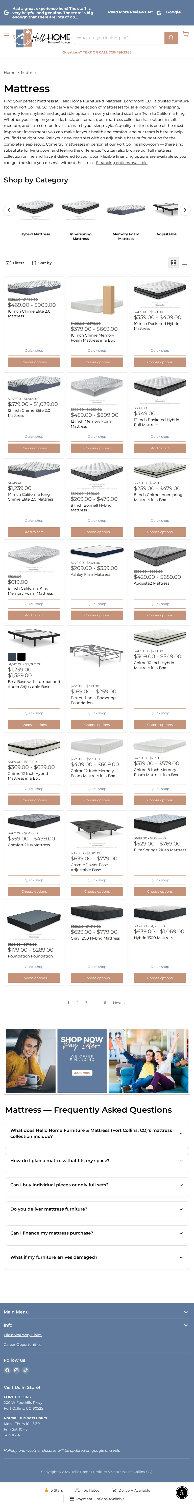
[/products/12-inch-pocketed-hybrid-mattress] (160, 390)
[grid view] (173, 262)
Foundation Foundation (30, 956)
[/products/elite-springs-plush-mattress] (160, 824)
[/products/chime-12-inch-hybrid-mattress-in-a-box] (34, 748)
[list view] (184, 262)
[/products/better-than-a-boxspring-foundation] (97, 655)
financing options (64, 1244)
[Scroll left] (9, 210)
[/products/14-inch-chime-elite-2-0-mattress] (34, 470)
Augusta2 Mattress (151, 583)
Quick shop (34, 350)
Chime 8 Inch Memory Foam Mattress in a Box (156, 772)
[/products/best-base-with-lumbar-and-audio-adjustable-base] (34, 639)
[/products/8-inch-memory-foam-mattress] (34, 559)
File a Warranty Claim (23, 1335)
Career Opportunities (22, 1344)
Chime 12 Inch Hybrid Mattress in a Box (28, 776)
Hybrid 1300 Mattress (153, 937)
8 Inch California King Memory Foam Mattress (30, 591)
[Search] (171, 38)
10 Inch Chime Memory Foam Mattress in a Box (93, 338)
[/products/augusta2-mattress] (160, 556)
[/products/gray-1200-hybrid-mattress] (97, 914)
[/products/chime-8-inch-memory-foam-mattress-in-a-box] (160, 746)
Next (118, 1002)
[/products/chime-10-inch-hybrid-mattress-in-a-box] (160, 638)
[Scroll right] (185, 210)
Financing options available (122, 162)
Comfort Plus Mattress (29, 844)
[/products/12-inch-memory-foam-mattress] (97, 390)
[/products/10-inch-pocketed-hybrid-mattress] (160, 294)
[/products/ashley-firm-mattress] (97, 552)
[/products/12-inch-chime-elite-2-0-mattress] (34, 385)
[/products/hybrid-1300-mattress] (160, 913)
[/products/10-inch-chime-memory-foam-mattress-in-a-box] (97, 300)
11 (105, 1002)
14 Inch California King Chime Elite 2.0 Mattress (31, 497)
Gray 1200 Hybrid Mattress (95, 938)
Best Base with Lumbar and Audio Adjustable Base (34, 684)
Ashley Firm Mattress (90, 574)
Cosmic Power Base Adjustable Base (89, 867)
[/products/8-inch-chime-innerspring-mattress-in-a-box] (160, 470)
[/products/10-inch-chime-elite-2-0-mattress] (34, 288)
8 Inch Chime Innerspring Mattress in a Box (158, 497)
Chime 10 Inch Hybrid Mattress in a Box (154, 665)
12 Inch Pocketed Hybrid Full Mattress (156, 422)
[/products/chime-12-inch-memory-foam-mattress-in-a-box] (97, 747)
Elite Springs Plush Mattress (160, 849)
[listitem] (35, 216)
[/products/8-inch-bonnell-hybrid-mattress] (97, 475)
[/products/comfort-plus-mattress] (34, 821)
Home (9, 72)
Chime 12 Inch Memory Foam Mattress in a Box (93, 773)
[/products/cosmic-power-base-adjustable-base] (97, 831)
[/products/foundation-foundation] (34, 923)
